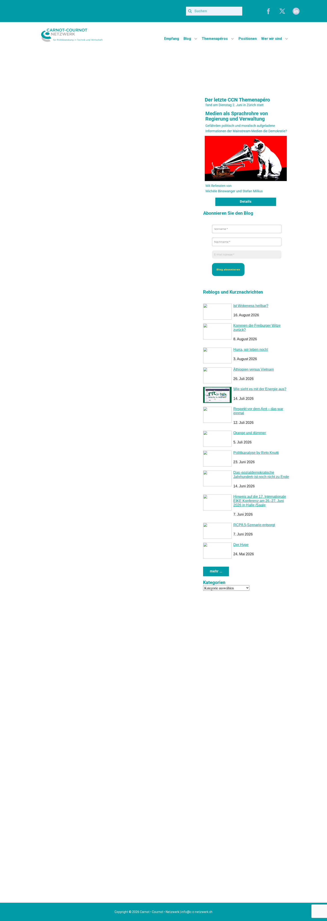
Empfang (171, 39)
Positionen (247, 39)
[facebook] (268, 11)
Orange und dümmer (249, 433)
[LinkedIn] (296, 11)
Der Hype (240, 545)
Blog (187, 39)
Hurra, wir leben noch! (250, 349)
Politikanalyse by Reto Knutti (256, 453)
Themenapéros (215, 39)
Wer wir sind (271, 39)
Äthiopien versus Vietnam (253, 369)
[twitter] (282, 11)
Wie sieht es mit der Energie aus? (259, 389)
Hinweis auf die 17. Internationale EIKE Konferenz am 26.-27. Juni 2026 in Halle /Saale (259, 501)
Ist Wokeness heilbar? (250, 306)
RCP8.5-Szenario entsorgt (254, 525)
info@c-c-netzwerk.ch (196, 912)
